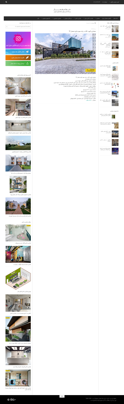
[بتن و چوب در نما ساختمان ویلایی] (115, 37)
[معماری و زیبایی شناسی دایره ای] (115, 142)
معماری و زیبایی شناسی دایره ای (105, 140)
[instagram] (11, 399)
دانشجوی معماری (46, 18)
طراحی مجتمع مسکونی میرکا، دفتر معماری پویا (21, 195)
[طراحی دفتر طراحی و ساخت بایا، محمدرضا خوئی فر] (18, 205)
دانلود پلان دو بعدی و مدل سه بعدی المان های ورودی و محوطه (105, 93)
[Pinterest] (8, 399)
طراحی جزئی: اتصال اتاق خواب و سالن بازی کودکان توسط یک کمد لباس (18, 389)
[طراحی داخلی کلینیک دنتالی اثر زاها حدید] (18, 355)
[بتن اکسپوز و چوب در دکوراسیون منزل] (115, 54)
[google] (14, 399)
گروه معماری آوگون (115, 2)
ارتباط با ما (104, 2)
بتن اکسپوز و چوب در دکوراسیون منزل (105, 52)
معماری (98, 18)
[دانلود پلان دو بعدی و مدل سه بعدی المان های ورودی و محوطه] (115, 94)
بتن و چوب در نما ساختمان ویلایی (105, 35)
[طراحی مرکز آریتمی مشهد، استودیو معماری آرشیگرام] (18, 125)
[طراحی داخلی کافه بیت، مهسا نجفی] (18, 107)
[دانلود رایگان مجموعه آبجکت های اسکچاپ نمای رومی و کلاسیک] (115, 77)
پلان (38, 18)
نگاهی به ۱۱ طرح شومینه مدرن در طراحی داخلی (20, 313)
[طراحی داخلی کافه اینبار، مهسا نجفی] (18, 85)
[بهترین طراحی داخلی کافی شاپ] (18, 278)
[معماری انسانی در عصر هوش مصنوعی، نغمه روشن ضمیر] (115, 125)
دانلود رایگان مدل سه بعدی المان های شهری (105, 83)
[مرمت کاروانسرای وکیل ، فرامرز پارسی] (115, 134)
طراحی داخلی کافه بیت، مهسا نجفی (23, 117)
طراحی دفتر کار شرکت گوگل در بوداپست (22, 264)
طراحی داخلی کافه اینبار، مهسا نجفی (23, 96)
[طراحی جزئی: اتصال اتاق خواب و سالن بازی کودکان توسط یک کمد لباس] (18, 378)
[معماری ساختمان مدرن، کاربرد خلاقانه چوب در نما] (18, 329)
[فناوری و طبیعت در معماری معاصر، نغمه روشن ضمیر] (115, 116)
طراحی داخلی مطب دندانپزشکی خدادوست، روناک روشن (105, 44)
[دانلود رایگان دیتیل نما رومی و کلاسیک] (115, 68)
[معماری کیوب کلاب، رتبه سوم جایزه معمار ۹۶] (65, 53)
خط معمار (115, 18)
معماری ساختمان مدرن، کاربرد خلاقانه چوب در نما (20, 343)
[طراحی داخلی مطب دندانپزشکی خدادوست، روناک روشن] (115, 45)
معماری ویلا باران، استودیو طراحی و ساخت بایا (21, 173)
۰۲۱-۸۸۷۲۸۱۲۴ (96, 2)
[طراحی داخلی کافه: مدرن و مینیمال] (18, 232)
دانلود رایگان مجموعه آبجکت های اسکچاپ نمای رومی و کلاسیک (105, 76)
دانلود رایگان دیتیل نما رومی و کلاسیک (105, 66)
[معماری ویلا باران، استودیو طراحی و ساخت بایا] (18, 163)
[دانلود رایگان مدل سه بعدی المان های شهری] (115, 85)
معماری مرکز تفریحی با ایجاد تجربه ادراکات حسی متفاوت (105, 149)
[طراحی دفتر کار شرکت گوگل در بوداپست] (18, 254)
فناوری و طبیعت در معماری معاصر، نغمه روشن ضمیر (105, 114)
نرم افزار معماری (68, 18)
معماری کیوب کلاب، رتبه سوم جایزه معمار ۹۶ (82, 31)
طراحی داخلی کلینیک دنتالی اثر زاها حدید (22, 367)
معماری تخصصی (57, 18)
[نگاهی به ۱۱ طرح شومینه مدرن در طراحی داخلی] (18, 303)
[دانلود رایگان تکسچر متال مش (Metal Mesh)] (115, 102)
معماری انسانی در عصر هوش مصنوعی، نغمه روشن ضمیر (105, 123)
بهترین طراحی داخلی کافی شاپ (24, 291)
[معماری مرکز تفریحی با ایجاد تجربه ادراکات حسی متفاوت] (115, 151)
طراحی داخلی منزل (89, 18)
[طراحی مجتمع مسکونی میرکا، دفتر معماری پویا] (18, 184)
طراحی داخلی (78, 18)
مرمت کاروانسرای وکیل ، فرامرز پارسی (105, 132)
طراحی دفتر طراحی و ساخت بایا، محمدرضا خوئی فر (20, 216)
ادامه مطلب (88, 100)
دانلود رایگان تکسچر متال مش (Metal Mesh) (105, 100)
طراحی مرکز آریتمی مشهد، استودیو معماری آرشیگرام (19, 133)
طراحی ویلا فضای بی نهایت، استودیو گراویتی (21, 152)
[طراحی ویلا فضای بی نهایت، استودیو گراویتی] (18, 143)
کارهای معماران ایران (106, 18)
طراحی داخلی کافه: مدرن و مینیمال (23, 243)
